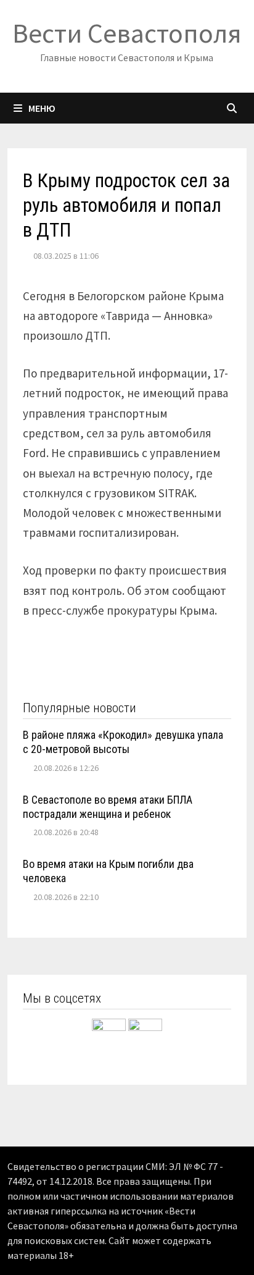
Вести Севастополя (127, 33)
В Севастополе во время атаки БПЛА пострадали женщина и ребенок (107, 806)
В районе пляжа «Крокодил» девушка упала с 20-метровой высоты (123, 741)
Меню (41, 108)
